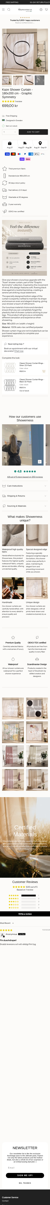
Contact (5, 1201)
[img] (6, 930)
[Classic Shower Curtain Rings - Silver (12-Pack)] (9, 367)
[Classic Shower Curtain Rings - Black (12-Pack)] (9, 385)
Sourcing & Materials (16, 506)
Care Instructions (15, 486)
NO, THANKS (25, 1183)
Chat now (18, 351)
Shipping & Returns (16, 496)
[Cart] (46, 9)
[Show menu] (3, 9)
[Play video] (39, 461)
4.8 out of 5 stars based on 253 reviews (25, 477)
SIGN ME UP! (25, 1175)
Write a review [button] (25, 914)
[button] (8, 101)
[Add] (44, 371)
